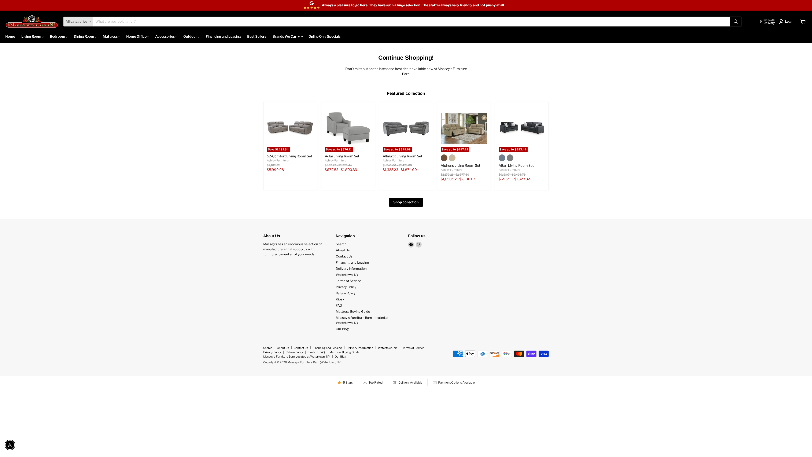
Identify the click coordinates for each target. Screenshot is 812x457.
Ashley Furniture (278, 160)
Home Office (136, 36)
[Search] (735, 21)
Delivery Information (351, 269)
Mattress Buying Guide (353, 312)
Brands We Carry (286, 36)
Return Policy (345, 293)
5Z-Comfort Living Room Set (289, 156)
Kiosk (340, 299)
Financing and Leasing (223, 36)
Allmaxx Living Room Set (402, 156)
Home (10, 36)
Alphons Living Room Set (460, 166)
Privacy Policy (346, 287)
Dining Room (84, 36)
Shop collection (406, 202)
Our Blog (342, 329)
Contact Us (344, 256)
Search (341, 244)
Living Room (31, 36)
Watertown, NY (347, 275)
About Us (343, 250)
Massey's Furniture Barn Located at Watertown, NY (296, 356)
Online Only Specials (324, 36)
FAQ (339, 305)
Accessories (165, 36)
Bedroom (58, 36)
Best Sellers (256, 36)
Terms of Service (348, 281)
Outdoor (190, 36)
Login (789, 21)
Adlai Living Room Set (342, 156)
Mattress (110, 36)
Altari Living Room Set (516, 166)
